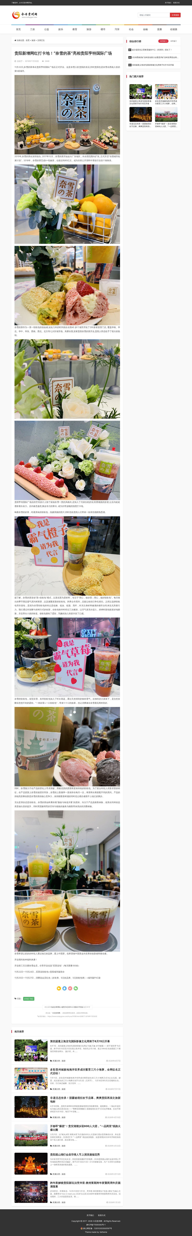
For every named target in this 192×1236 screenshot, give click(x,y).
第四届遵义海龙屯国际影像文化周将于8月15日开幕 (80, 1041)
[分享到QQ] (64, 988)
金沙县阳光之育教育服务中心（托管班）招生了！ (150, 50)
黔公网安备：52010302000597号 (97, 1228)
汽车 (117, 29)
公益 (46, 29)
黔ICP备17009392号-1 (96, 1225)
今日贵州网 (56, 1013)
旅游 (89, 29)
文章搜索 (175, 15)
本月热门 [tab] (163, 41)
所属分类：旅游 (58, 1061)
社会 (131, 29)
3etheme (103, 1232)
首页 (18, 29)
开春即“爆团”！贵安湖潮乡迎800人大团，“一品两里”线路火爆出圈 (166, 125)
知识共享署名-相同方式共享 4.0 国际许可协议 (67, 1007)
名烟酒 (173, 29)
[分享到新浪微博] (70, 988)
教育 (74, 29)
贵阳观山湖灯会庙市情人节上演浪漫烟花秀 (75, 1154)
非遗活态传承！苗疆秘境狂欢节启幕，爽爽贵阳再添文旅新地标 (140, 125)
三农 (32, 29)
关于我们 (168, 3)
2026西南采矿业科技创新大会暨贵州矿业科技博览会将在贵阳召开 (152, 58)
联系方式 (176, 3)
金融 (145, 29)
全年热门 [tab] (173, 41)
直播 (159, 29)
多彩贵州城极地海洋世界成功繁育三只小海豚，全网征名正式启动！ (166, 102)
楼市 (103, 29)
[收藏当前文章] (59, 988)
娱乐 (60, 29)
